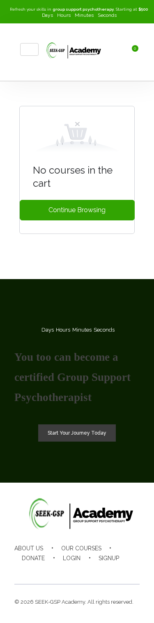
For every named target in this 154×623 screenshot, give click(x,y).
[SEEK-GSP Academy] (71, 50)
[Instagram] (53, 568)
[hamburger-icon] (29, 49)
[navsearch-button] (105, 52)
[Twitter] (101, 568)
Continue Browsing (77, 210)
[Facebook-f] (85, 568)
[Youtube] (69, 568)
